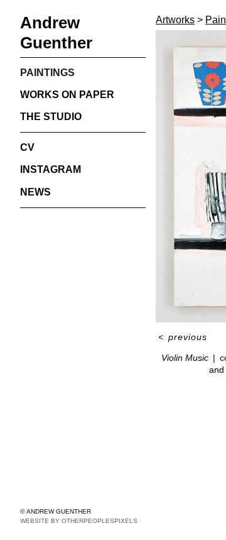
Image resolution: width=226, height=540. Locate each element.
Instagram (50, 169)
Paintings (47, 72)
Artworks (175, 19)
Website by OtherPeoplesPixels (78, 520)
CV (27, 147)
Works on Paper (67, 94)
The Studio (51, 116)
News (35, 192)
